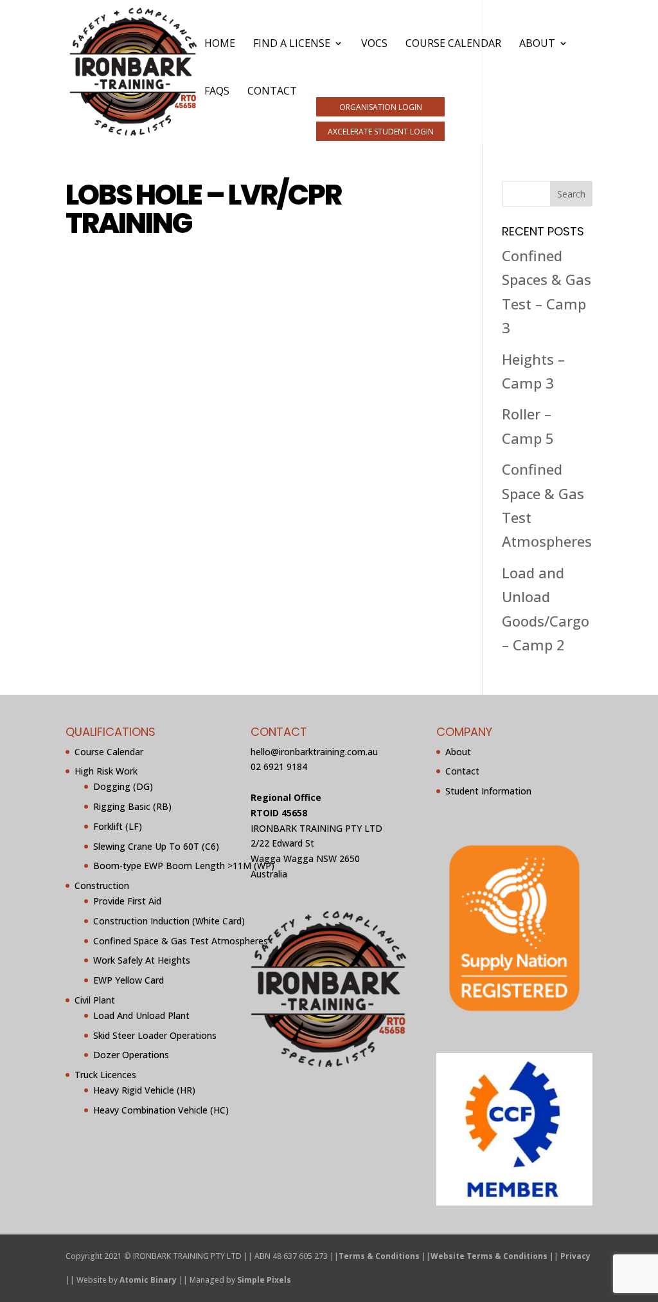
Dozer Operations (131, 1055)
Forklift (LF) (117, 826)
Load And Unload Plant (141, 1015)
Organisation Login (380, 107)
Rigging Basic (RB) (132, 806)
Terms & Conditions (379, 1256)
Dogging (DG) (123, 786)
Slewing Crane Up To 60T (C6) (156, 846)
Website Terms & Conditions (489, 1256)
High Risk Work (106, 771)
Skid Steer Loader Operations (155, 1035)
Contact (272, 92)
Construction (102, 885)
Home (219, 44)
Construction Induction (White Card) (169, 921)
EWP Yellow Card (128, 980)
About (537, 44)
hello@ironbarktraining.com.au (314, 752)
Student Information (488, 791)
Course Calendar (453, 44)
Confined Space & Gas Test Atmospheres (180, 941)
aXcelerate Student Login (381, 131)
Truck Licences (105, 1074)
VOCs (374, 44)
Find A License (291, 44)
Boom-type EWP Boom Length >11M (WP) (183, 865)
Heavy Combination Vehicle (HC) (161, 1110)
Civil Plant (95, 1000)
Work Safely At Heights (141, 960)
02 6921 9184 (279, 766)
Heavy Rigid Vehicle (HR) (144, 1090)
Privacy (575, 1256)
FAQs (216, 92)
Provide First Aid (127, 901)
